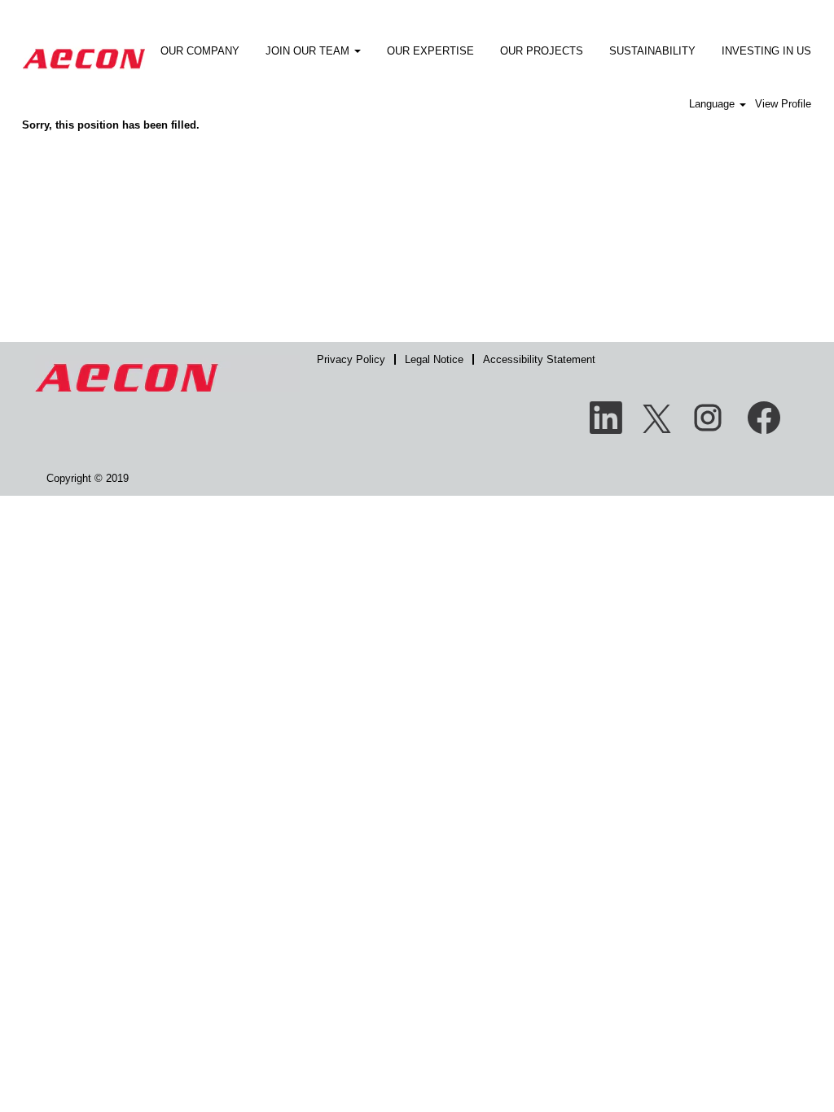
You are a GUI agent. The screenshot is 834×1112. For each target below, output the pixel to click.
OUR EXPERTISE (430, 51)
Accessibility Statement (539, 359)
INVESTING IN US (766, 51)
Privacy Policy (351, 359)
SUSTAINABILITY (652, 51)
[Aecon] (84, 47)
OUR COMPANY (199, 51)
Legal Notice (434, 359)
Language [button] (713, 104)
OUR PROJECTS (541, 51)
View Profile (783, 104)
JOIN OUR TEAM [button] (309, 51)
